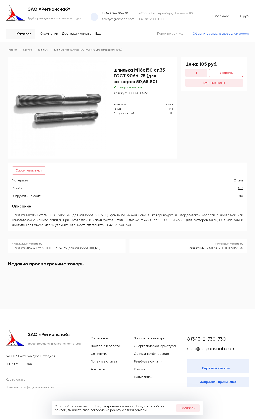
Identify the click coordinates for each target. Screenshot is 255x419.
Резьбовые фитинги (148, 361)
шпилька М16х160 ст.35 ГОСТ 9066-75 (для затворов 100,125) (56, 248)
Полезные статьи (104, 361)
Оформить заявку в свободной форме (221, 33)
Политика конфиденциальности (30, 387)
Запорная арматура (149, 338)
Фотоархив (99, 354)
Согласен (187, 408)
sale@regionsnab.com (118, 19)
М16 (171, 108)
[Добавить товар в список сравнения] (164, 63)
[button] (101, 66)
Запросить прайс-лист (218, 382)
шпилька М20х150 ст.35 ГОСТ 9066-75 (215, 248)
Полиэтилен (143, 377)
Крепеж (140, 369)
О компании (49, 33)
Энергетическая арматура (155, 346)
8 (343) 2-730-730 (115, 13)
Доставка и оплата (76, 33)
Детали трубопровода (151, 354)
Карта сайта (16, 379)
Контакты (98, 369)
